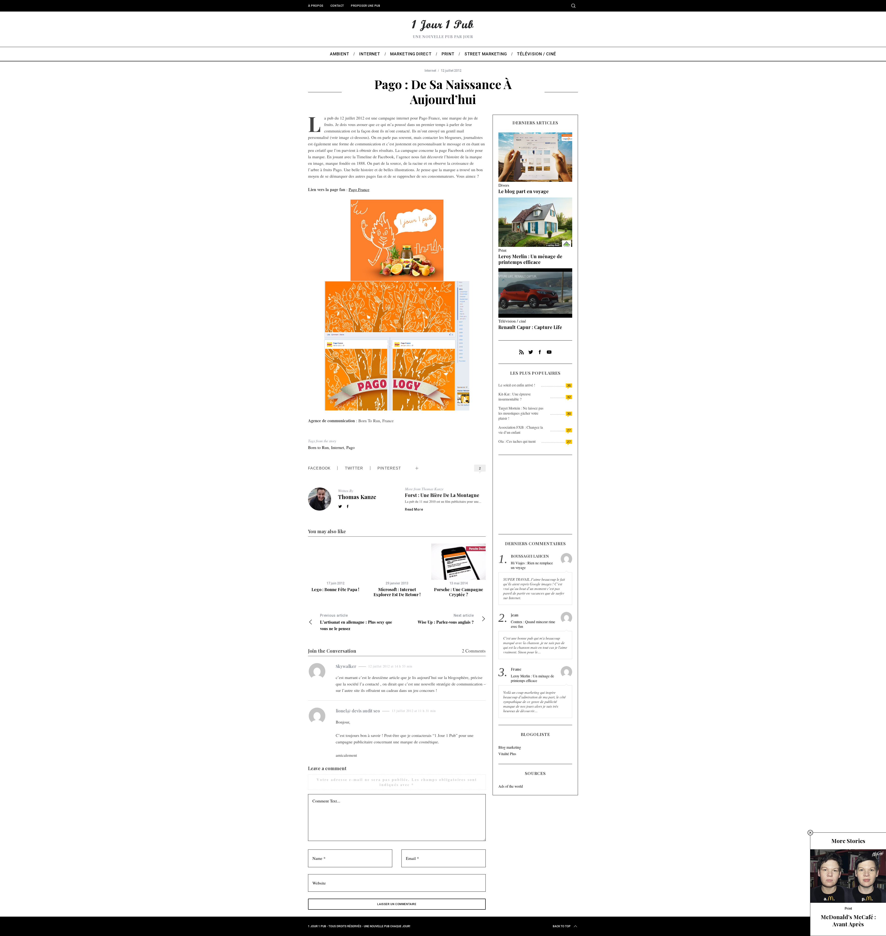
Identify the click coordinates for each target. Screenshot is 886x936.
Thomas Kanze (357, 496)
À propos (315, 5)
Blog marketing (509, 747)
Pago (350, 447)
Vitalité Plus (507, 753)
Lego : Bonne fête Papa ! (335, 589)
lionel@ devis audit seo (358, 711)
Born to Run (318, 447)
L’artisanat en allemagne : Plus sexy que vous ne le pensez (356, 622)
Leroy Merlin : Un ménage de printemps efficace (530, 259)
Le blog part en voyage (523, 191)
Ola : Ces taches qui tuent (517, 441)
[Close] (810, 832)
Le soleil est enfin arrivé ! (516, 385)
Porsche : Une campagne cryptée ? (458, 592)
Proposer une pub (365, 5)
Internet (430, 70)
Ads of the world (510, 786)
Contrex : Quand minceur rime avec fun (533, 624)
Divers (503, 185)
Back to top (562, 926)
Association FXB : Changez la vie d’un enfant (520, 430)
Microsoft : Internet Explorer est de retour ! (397, 592)
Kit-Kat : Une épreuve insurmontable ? (514, 396)
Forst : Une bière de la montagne (442, 495)
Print (502, 250)
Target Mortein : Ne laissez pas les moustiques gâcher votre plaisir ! (520, 413)
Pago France (359, 189)
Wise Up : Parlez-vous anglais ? (446, 619)
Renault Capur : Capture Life (530, 327)
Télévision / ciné (512, 321)
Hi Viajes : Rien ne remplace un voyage (532, 565)
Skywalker (346, 666)
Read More (414, 509)
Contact (337, 5)
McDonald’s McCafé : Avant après (848, 920)
